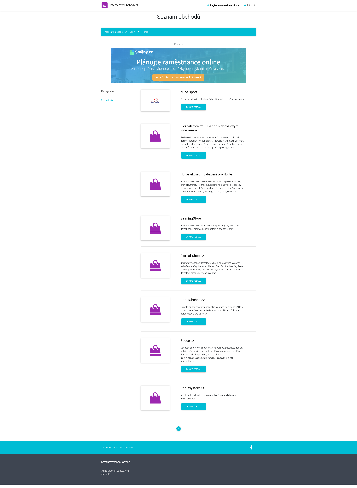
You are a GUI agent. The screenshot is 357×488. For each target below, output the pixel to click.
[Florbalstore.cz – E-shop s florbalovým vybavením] (155, 136)
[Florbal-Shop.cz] (155, 265)
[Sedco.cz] (155, 350)
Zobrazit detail (193, 107)
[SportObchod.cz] (155, 309)
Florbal (145, 31)
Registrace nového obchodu (224, 5)
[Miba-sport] (155, 100)
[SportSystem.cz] (155, 398)
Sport (132, 31)
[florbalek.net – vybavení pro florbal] (155, 184)
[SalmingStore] (155, 228)
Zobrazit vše (107, 100)
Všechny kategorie (113, 31)
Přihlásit (251, 5)
